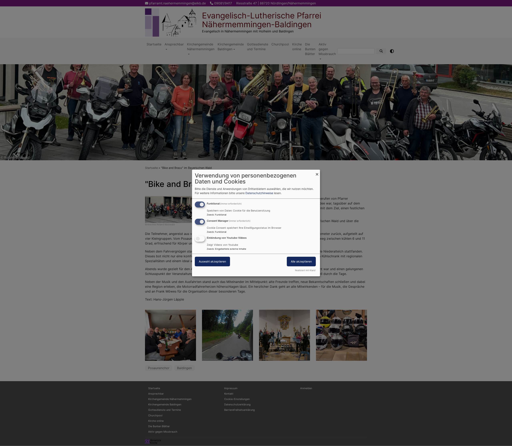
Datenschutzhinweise (259, 193)
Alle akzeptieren (301, 261)
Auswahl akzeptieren (212, 261)
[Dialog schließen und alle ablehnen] (317, 172)
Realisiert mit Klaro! (305, 270)
